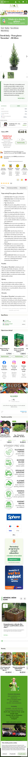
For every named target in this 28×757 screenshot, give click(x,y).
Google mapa (14, 713)
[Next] (24, 598)
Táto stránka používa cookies (9, 743)
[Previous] (21, 598)
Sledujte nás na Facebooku (14, 715)
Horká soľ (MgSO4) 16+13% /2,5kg (21, 349)
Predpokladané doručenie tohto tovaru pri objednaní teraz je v (15, 152)
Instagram (14, 718)
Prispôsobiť (12, 754)
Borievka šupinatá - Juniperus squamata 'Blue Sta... (21, 436)
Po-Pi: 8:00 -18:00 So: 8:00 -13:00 (14, 712)
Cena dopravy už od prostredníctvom (14, 157)
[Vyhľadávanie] (19, 2)
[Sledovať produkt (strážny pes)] (22, 180)
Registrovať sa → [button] (14, 559)
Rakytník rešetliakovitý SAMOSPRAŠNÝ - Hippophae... (7, 668)
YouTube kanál (14, 717)
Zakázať (5, 754)
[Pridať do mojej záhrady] (26, 180)
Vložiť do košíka (21, 142)
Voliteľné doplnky (3, 120)
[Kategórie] (6, 2)
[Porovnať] (18, 180)
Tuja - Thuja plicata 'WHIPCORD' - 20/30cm (7, 435)
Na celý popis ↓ (21, 98)
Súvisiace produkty (12, 188)
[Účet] (16, 2)
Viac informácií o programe (14, 562)
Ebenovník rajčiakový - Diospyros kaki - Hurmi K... (21, 668)
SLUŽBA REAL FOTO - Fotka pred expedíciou (14, 124)
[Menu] (2, 2)
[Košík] (23, 2)
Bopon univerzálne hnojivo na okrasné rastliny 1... (7, 350)
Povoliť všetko (22, 754)
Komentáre (23, 188)
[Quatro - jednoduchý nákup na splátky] (14, 577)
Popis (2, 188)
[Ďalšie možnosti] (26, 2)
